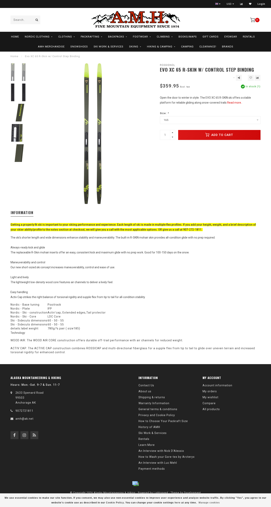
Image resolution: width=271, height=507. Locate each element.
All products (211, 409)
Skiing (133, 46)
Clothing (65, 36)
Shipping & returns (151, 397)
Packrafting (90, 36)
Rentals (249, 36)
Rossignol (167, 64)
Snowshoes (79, 46)
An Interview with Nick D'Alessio (161, 450)
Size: (164, 113)
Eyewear (230, 36)
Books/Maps (188, 36)
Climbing (163, 36)
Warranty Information (153, 403)
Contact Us (146, 385)
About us (144, 391)
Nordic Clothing (37, 36)
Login (261, 4)
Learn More (146, 444)
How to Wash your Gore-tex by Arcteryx (166, 456)
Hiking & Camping (159, 46)
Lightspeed (161, 492)
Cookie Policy (115, 502)
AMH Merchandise (51, 46)
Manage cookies (209, 502)
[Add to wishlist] (251, 78)
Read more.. (234, 102)
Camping (187, 46)
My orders (210, 391)
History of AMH (149, 427)
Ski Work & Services (108, 46)
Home (15, 36)
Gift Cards (211, 36)
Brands (227, 46)
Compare (209, 403)
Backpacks (116, 36)
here (178, 502)
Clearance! (207, 46)
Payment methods (151, 468)
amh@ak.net (24, 418)
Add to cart (221, 135)
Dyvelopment (192, 492)
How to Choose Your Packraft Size (163, 421)
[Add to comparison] (257, 78)
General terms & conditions (157, 409)
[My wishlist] (250, 4)
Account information (217, 385)
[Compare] (241, 4)
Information (22, 212)
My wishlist (210, 397)
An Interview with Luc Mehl (157, 462)
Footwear (140, 36)
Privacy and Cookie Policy (156, 415)
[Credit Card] (135, 484)
